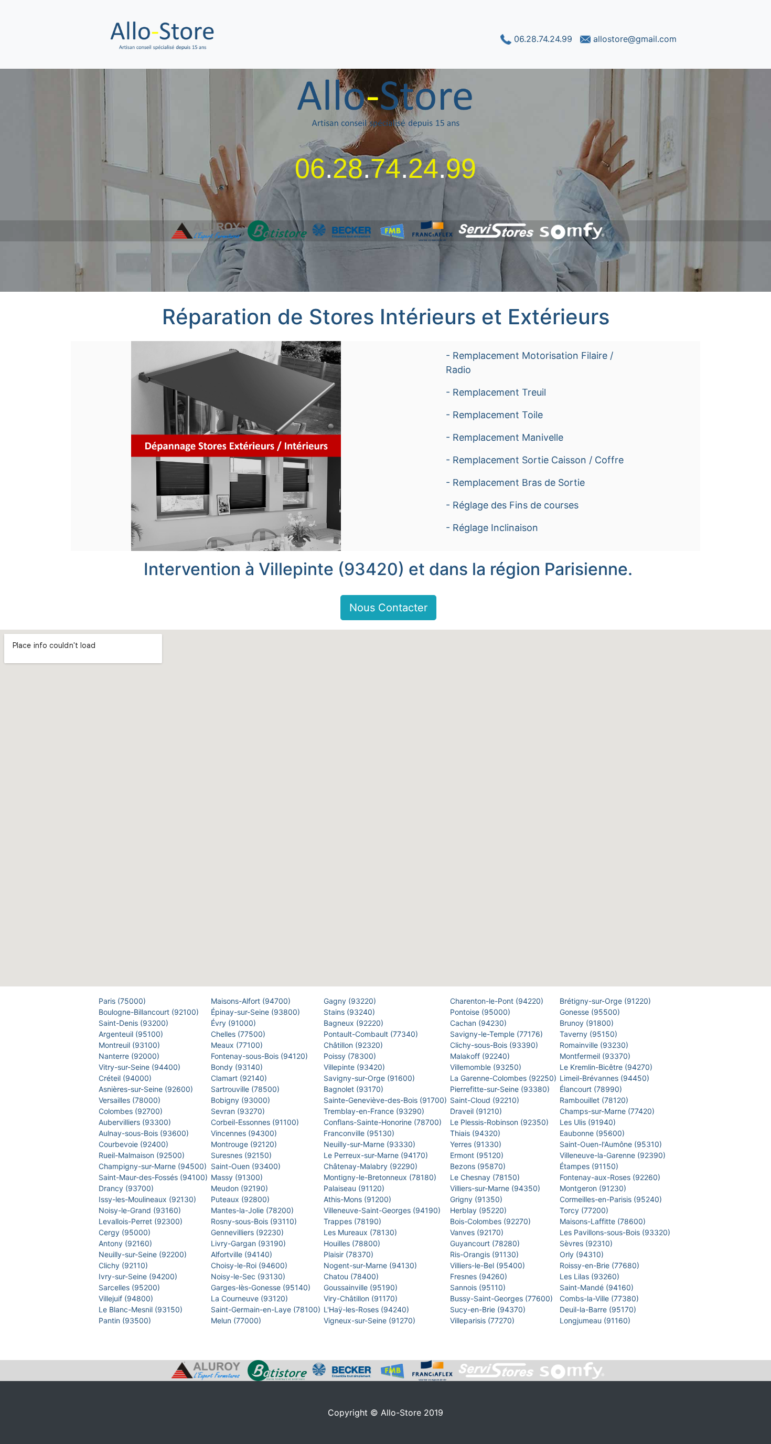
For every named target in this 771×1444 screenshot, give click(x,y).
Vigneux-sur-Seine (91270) (370, 1320)
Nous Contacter (388, 607)
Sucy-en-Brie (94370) (489, 1309)
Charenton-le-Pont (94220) (497, 1000)
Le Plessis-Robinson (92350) (500, 1122)
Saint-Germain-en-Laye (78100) (267, 1309)
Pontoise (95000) (481, 1011)
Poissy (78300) (351, 1056)
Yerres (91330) (477, 1144)
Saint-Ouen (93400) (247, 1166)
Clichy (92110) (124, 1265)
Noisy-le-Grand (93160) (141, 1210)
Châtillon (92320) (354, 1044)
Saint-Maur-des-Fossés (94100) (154, 1177)
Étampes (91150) (590, 1166)
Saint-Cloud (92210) (485, 1100)
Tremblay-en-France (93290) (375, 1111)
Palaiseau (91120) (355, 1188)
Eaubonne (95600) (593, 1133)
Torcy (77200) (585, 1210)
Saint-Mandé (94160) (598, 1287)
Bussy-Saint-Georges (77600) (502, 1298)
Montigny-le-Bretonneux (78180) (381, 1177)
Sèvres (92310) (587, 1243)
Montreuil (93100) (130, 1044)
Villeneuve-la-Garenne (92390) (614, 1155)
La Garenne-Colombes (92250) (504, 1078)
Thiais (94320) (476, 1133)
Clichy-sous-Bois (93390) (495, 1044)
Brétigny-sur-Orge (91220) (606, 1000)
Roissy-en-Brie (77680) (600, 1265)
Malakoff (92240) (481, 1056)
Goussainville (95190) (362, 1287)
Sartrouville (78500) (246, 1089)
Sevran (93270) (239, 1111)
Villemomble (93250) (486, 1067)
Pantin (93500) (126, 1320)
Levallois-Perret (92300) (142, 1221)
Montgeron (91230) (594, 1188)
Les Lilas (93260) (591, 1276)
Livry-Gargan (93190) (249, 1243)
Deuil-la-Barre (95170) (599, 1309)
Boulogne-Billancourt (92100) (150, 1011)
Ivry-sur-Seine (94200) (139, 1276)
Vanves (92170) (478, 1232)
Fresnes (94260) (479, 1276)
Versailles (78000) (131, 1100)
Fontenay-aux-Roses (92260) (611, 1177)
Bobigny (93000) (241, 1100)
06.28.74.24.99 (542, 39)
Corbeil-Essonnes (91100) (256, 1122)
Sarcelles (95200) (130, 1287)
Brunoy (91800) (588, 1022)
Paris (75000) (123, 1000)
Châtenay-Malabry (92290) (372, 1166)
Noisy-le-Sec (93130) (249, 1276)
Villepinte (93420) (355, 1067)
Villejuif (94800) (127, 1298)
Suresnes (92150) (242, 1155)
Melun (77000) (237, 1320)
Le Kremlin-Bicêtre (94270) (607, 1067)
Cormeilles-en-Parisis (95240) (612, 1199)
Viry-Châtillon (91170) (362, 1298)
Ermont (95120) (478, 1155)
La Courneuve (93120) (250, 1298)
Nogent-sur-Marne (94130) (371, 1265)
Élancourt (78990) (592, 1089)
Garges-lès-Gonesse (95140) (262, 1287)
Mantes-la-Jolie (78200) (253, 1210)
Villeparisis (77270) (483, 1320)
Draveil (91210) (477, 1111)
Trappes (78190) (353, 1221)
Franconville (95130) (360, 1133)
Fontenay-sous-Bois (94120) (260, 1056)
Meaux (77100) (238, 1044)
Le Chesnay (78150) (486, 1177)
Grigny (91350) (477, 1199)
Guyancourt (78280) (486, 1243)
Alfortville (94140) (242, 1254)
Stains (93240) (350, 1011)
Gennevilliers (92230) (248, 1232)
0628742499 (385, 168)
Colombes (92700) (132, 1111)
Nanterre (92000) (130, 1056)
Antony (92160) (126, 1243)
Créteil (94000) (126, 1078)
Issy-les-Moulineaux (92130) (148, 1199)
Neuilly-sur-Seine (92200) (144, 1254)
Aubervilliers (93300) (136, 1122)
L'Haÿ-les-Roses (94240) (367, 1309)
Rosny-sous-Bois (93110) (255, 1221)
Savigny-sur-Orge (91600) (370, 1078)
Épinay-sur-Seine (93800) (256, 1011)
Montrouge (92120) (245, 1144)
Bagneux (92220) (354, 1022)
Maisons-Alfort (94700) (252, 1000)
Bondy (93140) (238, 1067)
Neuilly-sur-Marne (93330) (370, 1144)
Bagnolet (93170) (354, 1089)
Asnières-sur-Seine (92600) (147, 1089)
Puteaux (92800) (241, 1199)
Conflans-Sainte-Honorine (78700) (384, 1122)
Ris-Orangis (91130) (485, 1254)
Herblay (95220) (479, 1210)
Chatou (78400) (352, 1276)
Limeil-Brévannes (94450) (605, 1078)
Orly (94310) (583, 1254)
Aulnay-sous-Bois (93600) (145, 1133)
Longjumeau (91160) (596, 1320)
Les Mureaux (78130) (361, 1232)
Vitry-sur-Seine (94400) (141, 1067)
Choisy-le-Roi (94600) (250, 1265)
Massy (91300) (238, 1177)
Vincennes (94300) (245, 1133)
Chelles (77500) (239, 1033)
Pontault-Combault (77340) (372, 1033)
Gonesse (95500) (591, 1011)
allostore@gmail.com (634, 39)
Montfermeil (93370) (596, 1056)
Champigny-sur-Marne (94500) (154, 1166)
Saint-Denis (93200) (134, 1022)
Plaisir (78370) (350, 1254)
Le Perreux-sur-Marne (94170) (377, 1155)
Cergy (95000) (126, 1232)
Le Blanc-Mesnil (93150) (142, 1309)
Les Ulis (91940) (589, 1122)
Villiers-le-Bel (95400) (488, 1265)
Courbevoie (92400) (134, 1144)
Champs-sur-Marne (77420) (608, 1111)
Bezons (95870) (479, 1166)
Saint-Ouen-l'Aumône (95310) (612, 1144)
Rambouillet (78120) (595, 1100)
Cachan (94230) (479, 1022)
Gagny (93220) (351, 1000)
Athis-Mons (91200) (358, 1199)
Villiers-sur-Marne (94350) (496, 1188)
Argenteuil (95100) (132, 1033)
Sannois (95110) (479, 1287)
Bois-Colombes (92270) (491, 1221)
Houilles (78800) (353, 1243)
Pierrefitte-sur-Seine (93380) (501, 1089)
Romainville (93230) (595, 1044)
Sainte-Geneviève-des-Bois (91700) (386, 1100)
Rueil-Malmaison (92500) (143, 1155)
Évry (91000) (234, 1022)
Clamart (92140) (240, 1078)
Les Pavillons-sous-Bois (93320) (616, 1232)
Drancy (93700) (127, 1188)
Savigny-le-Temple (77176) (497, 1033)
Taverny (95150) (589, 1033)
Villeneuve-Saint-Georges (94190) (383, 1210)
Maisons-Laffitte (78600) (604, 1221)
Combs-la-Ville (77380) (600, 1298)
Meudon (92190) (240, 1188)
